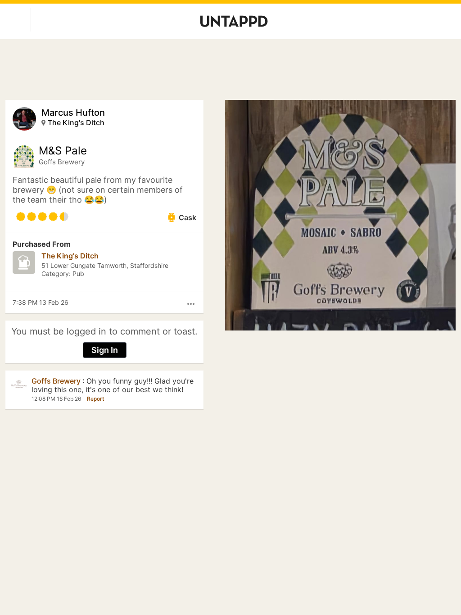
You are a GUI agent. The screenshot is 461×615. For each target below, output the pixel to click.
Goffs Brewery (62, 162)
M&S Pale (63, 150)
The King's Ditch (76, 122)
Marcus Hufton (73, 112)
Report (95, 398)
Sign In (104, 350)
